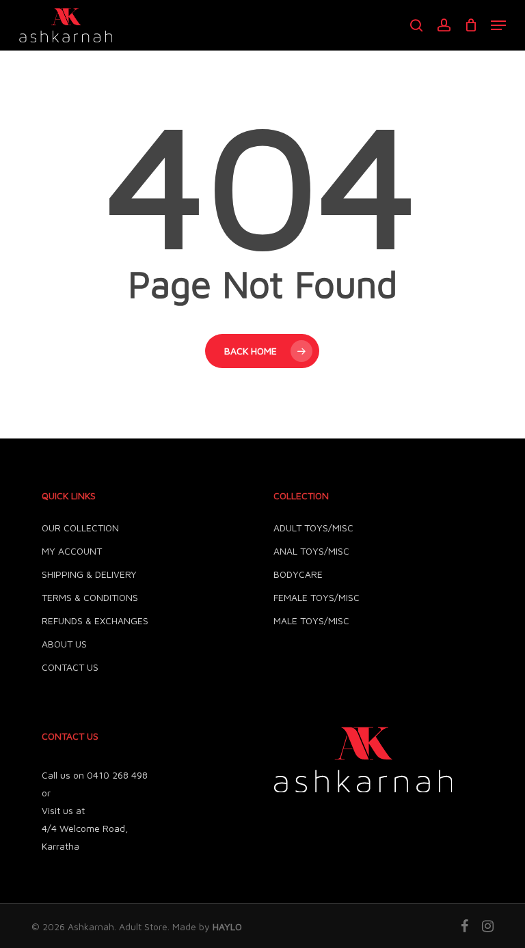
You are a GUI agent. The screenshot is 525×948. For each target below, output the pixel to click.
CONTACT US (70, 667)
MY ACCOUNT (72, 551)
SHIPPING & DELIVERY (89, 574)
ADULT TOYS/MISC (313, 527)
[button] (498, 25)
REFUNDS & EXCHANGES (95, 620)
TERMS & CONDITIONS (90, 597)
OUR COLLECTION (80, 527)
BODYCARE (298, 574)
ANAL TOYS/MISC (311, 551)
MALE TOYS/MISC (311, 620)
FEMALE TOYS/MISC (316, 597)
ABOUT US (64, 644)
